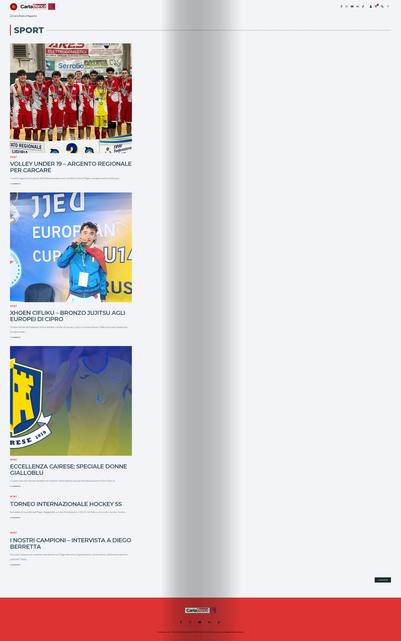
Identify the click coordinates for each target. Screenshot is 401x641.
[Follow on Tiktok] (363, 6)
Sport (13, 157)
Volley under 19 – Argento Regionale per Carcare (71, 167)
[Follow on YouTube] (352, 6)
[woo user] (371, 6)
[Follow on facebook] (341, 6)
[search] (382, 6)
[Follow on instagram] (346, 6)
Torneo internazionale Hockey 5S (66, 503)
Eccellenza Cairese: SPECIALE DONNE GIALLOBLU (68, 469)
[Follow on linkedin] (358, 6)
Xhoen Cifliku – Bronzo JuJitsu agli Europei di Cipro (67, 316)
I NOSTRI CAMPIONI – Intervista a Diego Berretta (70, 543)
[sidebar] (388, 6)
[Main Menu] (13, 7)
